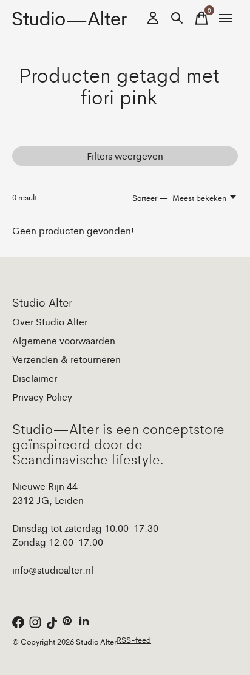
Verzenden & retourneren (66, 359)
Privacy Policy (42, 397)
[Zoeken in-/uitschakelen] (177, 18)
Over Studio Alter (49, 321)
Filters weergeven (125, 156)
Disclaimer (34, 378)
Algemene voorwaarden (63, 340)
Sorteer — (150, 197)
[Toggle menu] (226, 18)
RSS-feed (134, 639)
